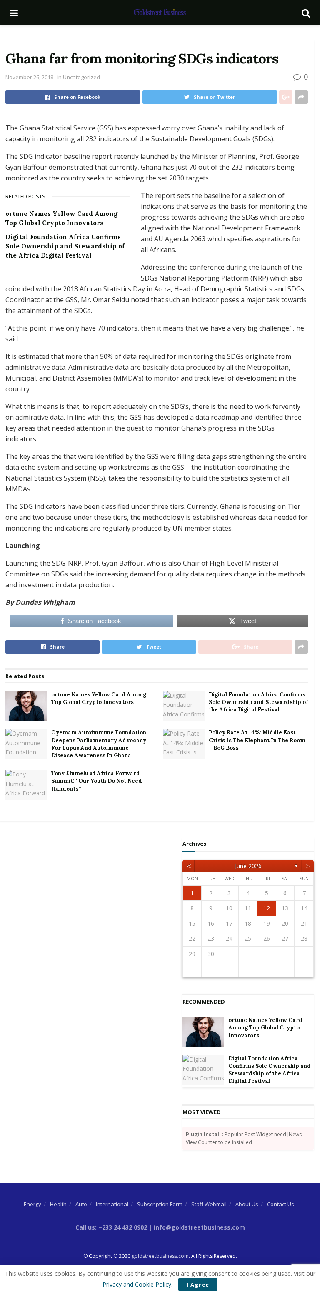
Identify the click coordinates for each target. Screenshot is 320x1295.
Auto (81, 1204)
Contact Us (280, 1204)
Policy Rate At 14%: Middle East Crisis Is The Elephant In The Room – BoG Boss (257, 740)
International (112, 1204)
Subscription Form (159, 1204)
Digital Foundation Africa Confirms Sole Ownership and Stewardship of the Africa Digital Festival (65, 246)
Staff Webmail (209, 1204)
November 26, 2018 (29, 77)
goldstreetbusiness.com (160, 1256)
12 (266, 908)
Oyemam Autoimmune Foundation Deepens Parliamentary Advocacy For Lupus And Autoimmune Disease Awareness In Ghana (98, 744)
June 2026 (248, 866)
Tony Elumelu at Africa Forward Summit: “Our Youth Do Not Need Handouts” (96, 781)
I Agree (198, 1284)
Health (58, 1204)
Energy (32, 1204)
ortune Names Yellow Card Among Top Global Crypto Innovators (98, 698)
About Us (246, 1204)
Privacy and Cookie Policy (136, 1284)
